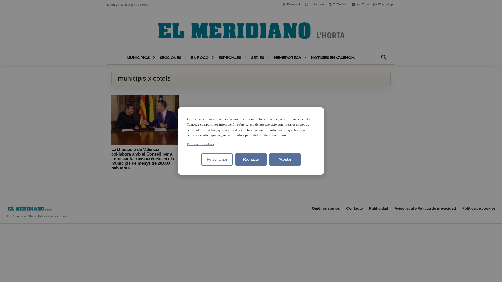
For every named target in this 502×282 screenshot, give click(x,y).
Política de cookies (200, 144)
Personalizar (217, 159)
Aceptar (285, 159)
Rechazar (251, 159)
